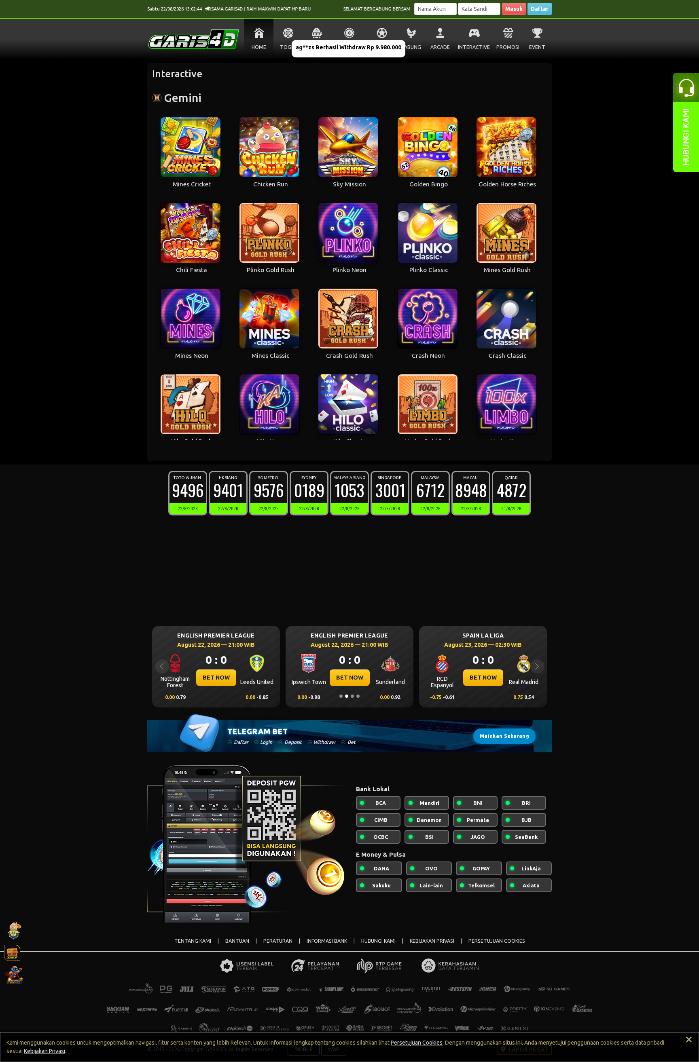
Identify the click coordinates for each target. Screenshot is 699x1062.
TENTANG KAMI (192, 941)
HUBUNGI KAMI (378, 941)
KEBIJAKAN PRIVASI (432, 941)
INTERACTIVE (474, 47)
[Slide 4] (358, 696)
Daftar (540, 9)
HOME (259, 47)
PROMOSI (507, 47)
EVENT (537, 47)
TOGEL (288, 47)
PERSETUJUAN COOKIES (496, 941)
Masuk (514, 9)
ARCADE (440, 47)
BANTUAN (237, 941)
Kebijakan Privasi (44, 1051)
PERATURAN (277, 941)
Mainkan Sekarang (504, 736)
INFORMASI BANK (327, 941)
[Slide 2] (346, 696)
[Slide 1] (341, 696)
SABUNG (411, 47)
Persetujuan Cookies (417, 1042)
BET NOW (216, 677)
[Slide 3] (352, 696)
